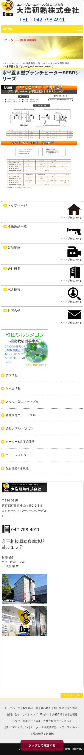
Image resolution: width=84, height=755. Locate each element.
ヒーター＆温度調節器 (57, 63)
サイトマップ (30, 714)
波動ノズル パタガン (16, 727)
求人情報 (45, 295)
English (44, 714)
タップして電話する (42, 745)
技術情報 (57, 714)
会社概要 (45, 274)
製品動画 (45, 253)
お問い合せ (13, 714)
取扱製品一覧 (33, 63)
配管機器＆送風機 (43, 733)
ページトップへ (72, 695)
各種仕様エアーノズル (56, 720)
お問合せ (45, 316)
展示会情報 (71, 714)
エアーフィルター (69, 727)
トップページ (13, 63)
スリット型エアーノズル (26, 720)
